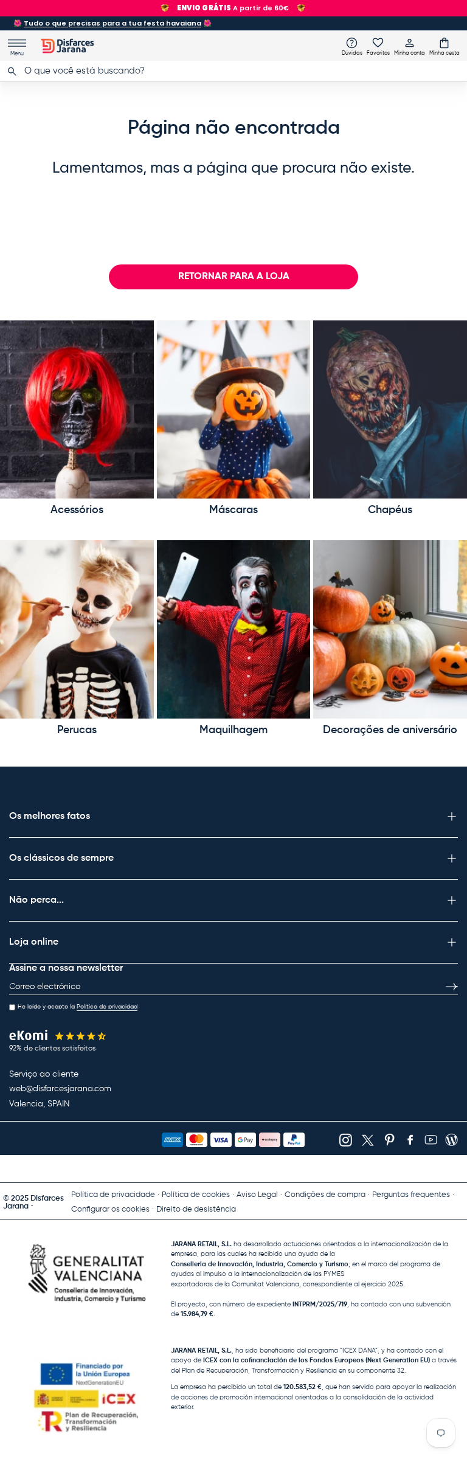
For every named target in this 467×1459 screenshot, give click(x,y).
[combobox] (233, 71)
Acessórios (76, 510)
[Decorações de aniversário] (390, 629)
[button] (444, 46)
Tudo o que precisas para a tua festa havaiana (112, 23)
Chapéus (390, 510)
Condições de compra (325, 1195)
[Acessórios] (77, 409)
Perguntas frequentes (411, 1195)
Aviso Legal (257, 1195)
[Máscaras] (234, 409)
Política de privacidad (107, 1007)
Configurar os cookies (110, 1209)
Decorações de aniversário (390, 730)
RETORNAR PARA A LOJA (233, 276)
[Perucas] (77, 629)
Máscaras (233, 510)
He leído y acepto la (77, 1007)
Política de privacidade (113, 1195)
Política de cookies (196, 1195)
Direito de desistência (196, 1209)
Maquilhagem (233, 730)
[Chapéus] (390, 409)
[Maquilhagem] (234, 629)
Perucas (77, 730)
